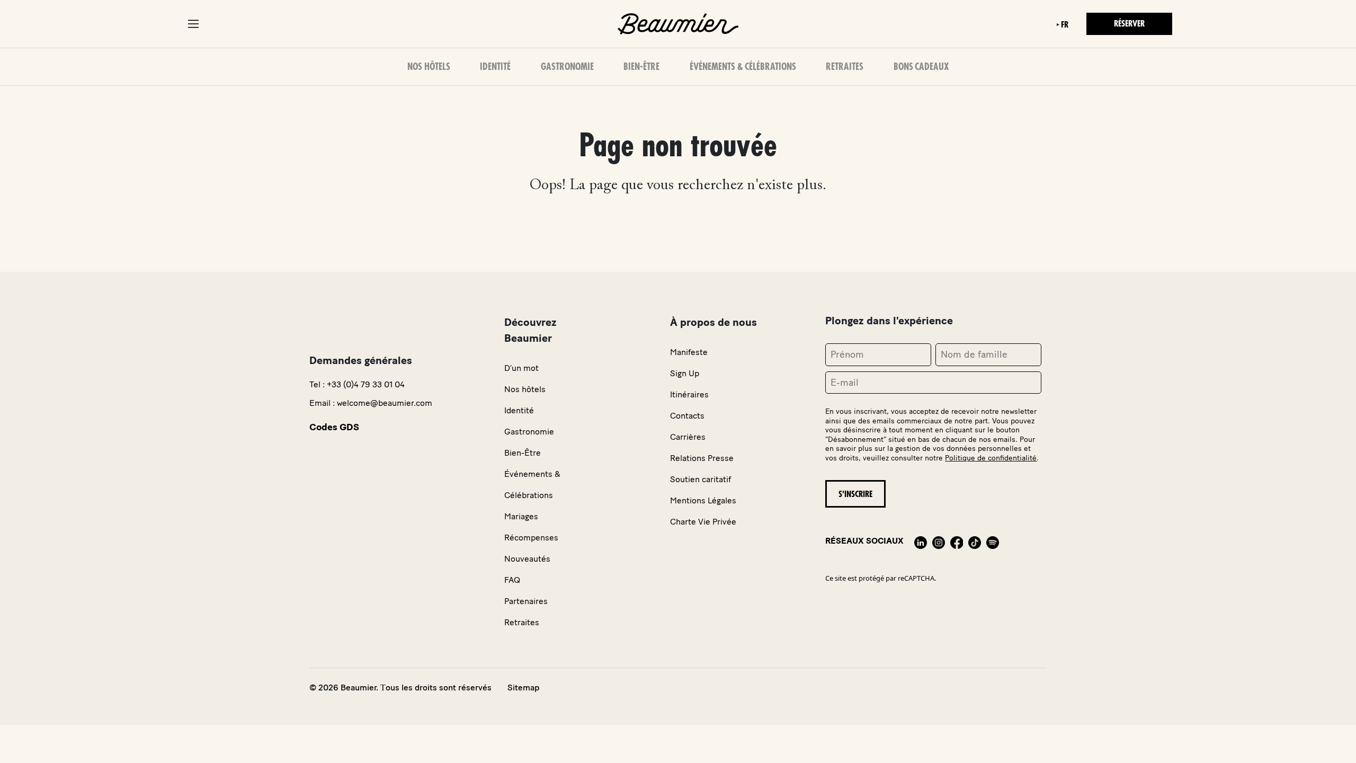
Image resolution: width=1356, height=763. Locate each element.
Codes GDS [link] (334, 427)
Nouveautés (527, 559)
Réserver (1129, 24)
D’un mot (521, 368)
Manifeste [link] (689, 352)
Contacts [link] (687, 416)
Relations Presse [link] (702, 458)
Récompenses (531, 538)
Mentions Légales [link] (703, 500)
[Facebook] (956, 540)
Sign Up (684, 373)
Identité (495, 67)
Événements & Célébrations (743, 67)
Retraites (844, 67)
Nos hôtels (428, 67)
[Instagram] (938, 540)
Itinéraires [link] (689, 394)
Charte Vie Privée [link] (703, 522)
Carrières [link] (688, 437)
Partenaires (526, 601)
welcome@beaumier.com (384, 403)
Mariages (521, 516)
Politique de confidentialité (991, 458)
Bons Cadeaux (921, 67)
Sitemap (523, 687)
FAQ (512, 580)
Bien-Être (641, 67)
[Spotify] (992, 540)
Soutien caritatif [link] (700, 479)
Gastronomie (567, 67)
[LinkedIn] (920, 540)
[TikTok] (974, 540)
